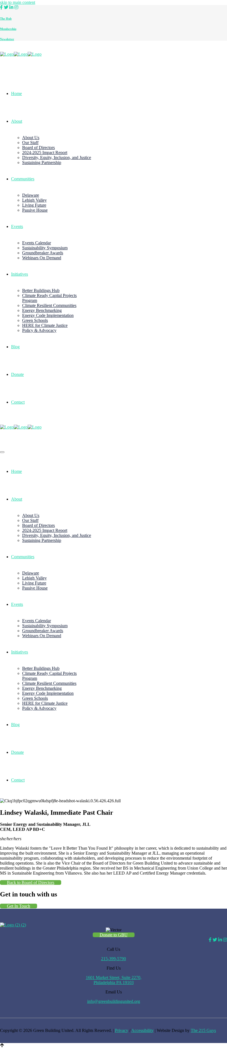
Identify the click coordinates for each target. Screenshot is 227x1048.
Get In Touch (18, 906)
